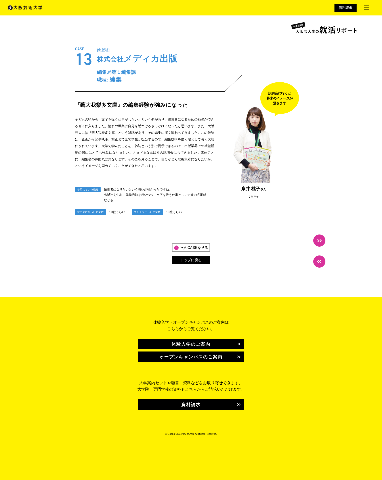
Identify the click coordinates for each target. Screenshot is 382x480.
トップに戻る (191, 260)
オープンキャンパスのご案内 (191, 356)
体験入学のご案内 (191, 344)
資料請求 (345, 7)
